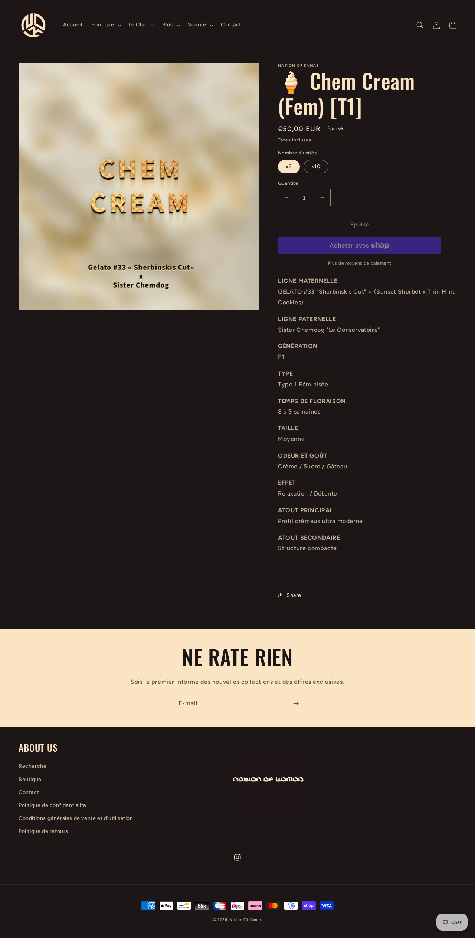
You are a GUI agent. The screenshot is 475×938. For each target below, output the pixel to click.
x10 (316, 166)
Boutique (30, 779)
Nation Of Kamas (245, 919)
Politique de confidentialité (52, 805)
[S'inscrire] (296, 703)
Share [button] (293, 595)
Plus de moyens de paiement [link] (360, 263)
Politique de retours (43, 831)
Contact (29, 792)
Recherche (32, 766)
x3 (289, 166)
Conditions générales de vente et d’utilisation (76, 818)
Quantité (288, 183)
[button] (105, 25)
